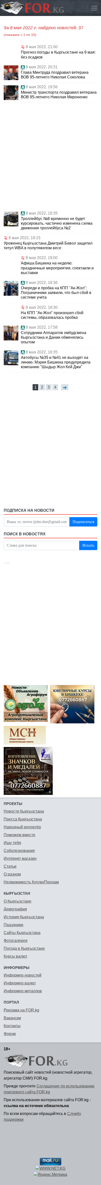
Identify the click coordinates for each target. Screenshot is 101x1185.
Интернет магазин (20, 858)
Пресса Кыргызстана (23, 819)
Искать (88, 545)
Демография (15, 909)
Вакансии (12, 1018)
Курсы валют (15, 956)
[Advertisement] (50, 156)
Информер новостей (22, 975)
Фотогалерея (15, 940)
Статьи (10, 866)
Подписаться (83, 522)
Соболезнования (19, 851)
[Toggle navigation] (94, 8)
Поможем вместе (19, 835)
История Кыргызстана (24, 917)
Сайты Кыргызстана (22, 933)
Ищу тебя (12, 843)
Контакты (12, 1026)
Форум (10, 1034)
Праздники (13, 925)
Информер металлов (23, 991)
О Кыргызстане (17, 901)
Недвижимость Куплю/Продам (31, 882)
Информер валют (20, 983)
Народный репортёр (22, 827)
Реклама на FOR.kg (21, 1010)
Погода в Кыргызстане (24, 948)
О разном (12, 874)
